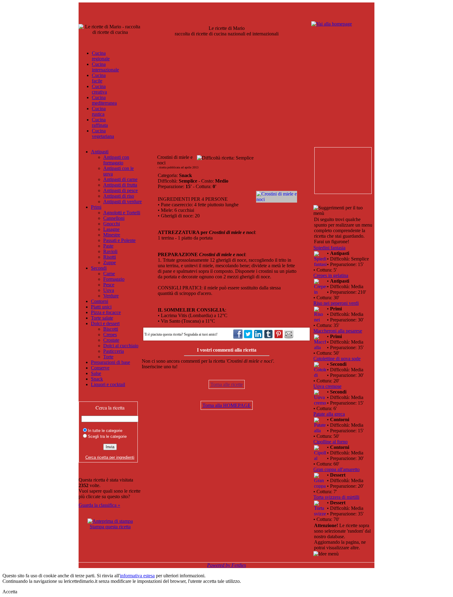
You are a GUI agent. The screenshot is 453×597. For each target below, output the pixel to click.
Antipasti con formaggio (116, 160)
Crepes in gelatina (330, 275)
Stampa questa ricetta (110, 526)
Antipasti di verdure (122, 201)
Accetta (9, 591)
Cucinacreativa (99, 89)
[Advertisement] (343, 170)
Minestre (111, 234)
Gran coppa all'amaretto (336, 469)
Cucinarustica (99, 111)
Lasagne (111, 229)
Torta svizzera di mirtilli (336, 497)
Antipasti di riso (118, 196)
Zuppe (109, 262)
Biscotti (110, 329)
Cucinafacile (99, 78)
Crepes (110, 334)
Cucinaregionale (101, 55)
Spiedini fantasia (329, 247)
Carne (109, 273)
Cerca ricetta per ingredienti (109, 457)
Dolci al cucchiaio (120, 345)
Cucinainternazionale (105, 67)
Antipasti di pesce (120, 190)
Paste (108, 245)
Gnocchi (111, 223)
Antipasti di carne (120, 179)
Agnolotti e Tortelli (121, 212)
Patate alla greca (329, 414)
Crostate (111, 340)
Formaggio (113, 279)
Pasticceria (113, 351)
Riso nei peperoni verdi (336, 303)
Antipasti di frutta (120, 185)
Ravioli (110, 251)
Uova (108, 290)
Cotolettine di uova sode (337, 358)
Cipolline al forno (330, 441)
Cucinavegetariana (103, 133)
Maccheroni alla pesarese (337, 330)
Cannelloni (113, 218)
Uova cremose (327, 386)
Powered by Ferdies (226, 565)
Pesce (108, 284)
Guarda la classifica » (99, 505)
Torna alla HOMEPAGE (226, 405)
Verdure (111, 295)
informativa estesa (137, 575)
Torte (108, 356)
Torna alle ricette (226, 384)
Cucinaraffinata (100, 122)
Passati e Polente (119, 240)
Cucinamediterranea (104, 100)
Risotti (109, 257)
